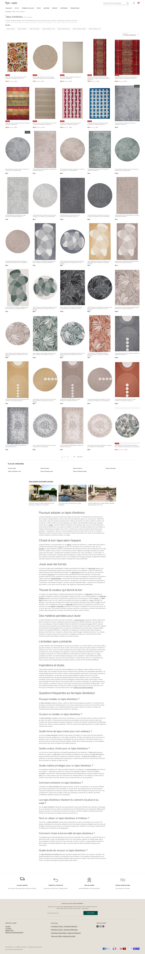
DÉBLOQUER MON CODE (90, 488)
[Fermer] (105, 459)
